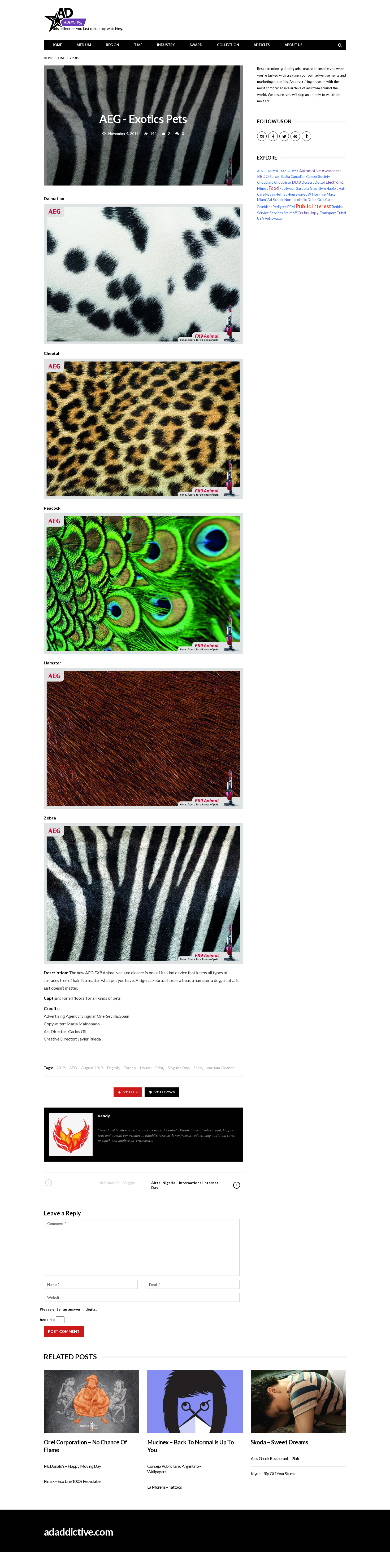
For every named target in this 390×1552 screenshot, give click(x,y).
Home (56, 45)
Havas (270, 194)
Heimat (281, 194)
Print (159, 1067)
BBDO (263, 176)
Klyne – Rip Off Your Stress (273, 1473)
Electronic (335, 182)
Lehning (320, 194)
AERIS (262, 171)
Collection (228, 45)
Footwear (287, 188)
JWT (310, 194)
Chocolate (265, 182)
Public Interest (313, 206)
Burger (275, 176)
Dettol (320, 182)
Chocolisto (282, 182)
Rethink (338, 207)
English (113, 1067)
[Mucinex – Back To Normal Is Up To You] (195, 1401)
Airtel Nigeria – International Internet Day (184, 1185)
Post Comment (64, 1331)
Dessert (308, 182)
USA (260, 218)
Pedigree (280, 207)
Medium (84, 45)
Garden (129, 1067)
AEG (73, 1067)
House (145, 1067)
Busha (285, 176)
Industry (166, 45)
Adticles (262, 45)
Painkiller (264, 206)
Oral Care (324, 199)
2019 (61, 1067)
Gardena (302, 188)
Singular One (178, 1067)
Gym (322, 188)
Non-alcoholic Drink (300, 199)
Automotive (310, 170)
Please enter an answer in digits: (68, 1309)
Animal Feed (277, 171)
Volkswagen (274, 218)
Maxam (333, 194)
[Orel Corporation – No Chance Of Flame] (91, 1401)
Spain (197, 1067)
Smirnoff (290, 213)
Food (274, 188)
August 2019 (92, 1067)
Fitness (262, 188)
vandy (104, 1115)
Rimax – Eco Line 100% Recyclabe (72, 1481)
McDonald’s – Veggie (116, 1182)
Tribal (341, 213)
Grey (314, 188)
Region (112, 45)
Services (276, 213)
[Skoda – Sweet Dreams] (298, 1401)
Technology (308, 212)
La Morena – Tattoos (164, 1486)
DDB (296, 182)
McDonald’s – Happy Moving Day (72, 1466)
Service (263, 213)
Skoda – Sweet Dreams (279, 1442)
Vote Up (130, 1092)
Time (138, 45)
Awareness (331, 170)
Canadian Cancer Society (310, 176)
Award (195, 45)
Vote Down (164, 1092)
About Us (293, 45)
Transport (327, 212)
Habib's (332, 188)
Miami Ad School (270, 199)
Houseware (296, 194)
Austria (292, 171)
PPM (291, 207)
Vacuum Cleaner (220, 1067)
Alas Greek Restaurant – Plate (275, 1458)
